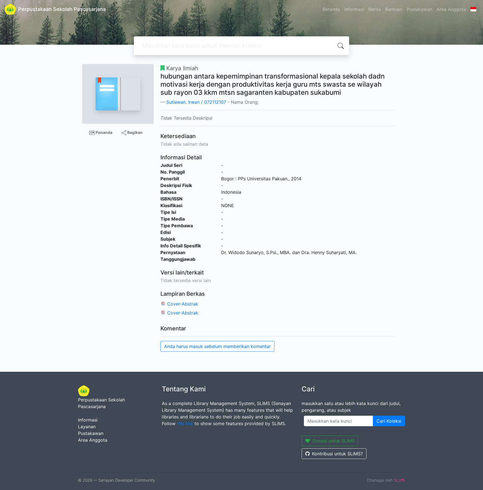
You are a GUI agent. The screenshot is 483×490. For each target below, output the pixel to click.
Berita (374, 9)
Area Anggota (451, 9)
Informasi (354, 9)
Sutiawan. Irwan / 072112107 (196, 102)
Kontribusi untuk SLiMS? (337, 453)
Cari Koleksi (389, 421)
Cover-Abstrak (182, 304)
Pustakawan (419, 9)
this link (185, 423)
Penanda (103, 132)
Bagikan (134, 132)
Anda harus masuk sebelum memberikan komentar (217, 346)
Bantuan (393, 9)
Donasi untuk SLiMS (333, 441)
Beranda (331, 9)
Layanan (87, 426)
